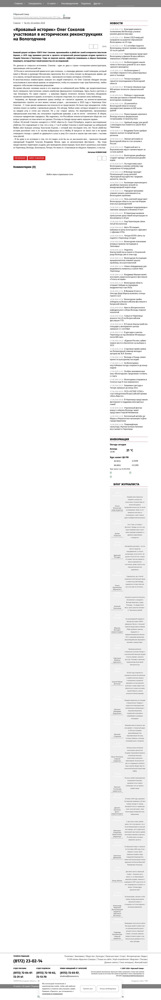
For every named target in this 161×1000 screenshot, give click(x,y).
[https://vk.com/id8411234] (118, 717)
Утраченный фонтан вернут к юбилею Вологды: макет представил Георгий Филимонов (126, 410)
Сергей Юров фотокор (117, 683)
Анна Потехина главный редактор (117, 759)
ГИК (146, 981)
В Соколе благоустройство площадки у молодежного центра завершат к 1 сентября (129, 326)
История (26, 986)
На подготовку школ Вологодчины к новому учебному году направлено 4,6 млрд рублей (126, 166)
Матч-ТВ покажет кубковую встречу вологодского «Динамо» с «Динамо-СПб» (128, 229)
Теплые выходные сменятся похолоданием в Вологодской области (127, 81)
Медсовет (134, 959)
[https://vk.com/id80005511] (118, 942)
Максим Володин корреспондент (117, 630)
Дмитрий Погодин (117, 556)
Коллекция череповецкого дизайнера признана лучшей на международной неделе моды (128, 185)
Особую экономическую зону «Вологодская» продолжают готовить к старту (128, 373)
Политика (68, 956)
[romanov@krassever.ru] (117, 636)
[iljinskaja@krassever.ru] (114, 514)
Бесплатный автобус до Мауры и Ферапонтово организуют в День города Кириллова (128, 418)
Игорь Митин (117, 881)
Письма (143, 959)
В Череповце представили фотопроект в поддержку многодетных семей (129, 402)
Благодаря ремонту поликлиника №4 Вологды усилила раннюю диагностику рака (125, 31)
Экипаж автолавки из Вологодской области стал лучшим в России (126, 141)
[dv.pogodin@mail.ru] (114, 561)
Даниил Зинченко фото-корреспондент (117, 811)
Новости (116, 23)
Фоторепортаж (133, 956)
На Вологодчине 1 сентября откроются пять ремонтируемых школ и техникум (128, 72)
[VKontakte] (59, 178)
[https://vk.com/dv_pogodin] (117, 561)
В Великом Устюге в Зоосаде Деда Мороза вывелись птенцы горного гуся (127, 293)
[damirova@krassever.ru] (117, 861)
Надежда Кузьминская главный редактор (117, 935)
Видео (144, 956)
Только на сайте (104, 959)
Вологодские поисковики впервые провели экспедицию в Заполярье (128, 244)
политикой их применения (52, 994)
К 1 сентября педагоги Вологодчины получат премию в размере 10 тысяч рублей (128, 48)
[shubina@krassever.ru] (117, 666)
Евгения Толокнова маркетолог (117, 789)
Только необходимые (108, 989)
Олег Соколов (36, 158)
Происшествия (111, 956)
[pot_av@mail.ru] (117, 764)
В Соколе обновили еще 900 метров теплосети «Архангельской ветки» (128, 89)
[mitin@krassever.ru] (117, 884)
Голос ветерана (126, 962)
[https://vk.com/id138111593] (117, 514)
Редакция (35, 986)
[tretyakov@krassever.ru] (117, 612)
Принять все (88, 989)
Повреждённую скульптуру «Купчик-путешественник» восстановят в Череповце (126, 426)
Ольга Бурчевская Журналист (117, 587)
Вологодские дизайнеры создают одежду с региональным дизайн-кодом (128, 157)
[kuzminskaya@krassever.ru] (115, 942)
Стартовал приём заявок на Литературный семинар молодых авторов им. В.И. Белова (128, 351)
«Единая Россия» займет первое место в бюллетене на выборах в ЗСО (128, 343)
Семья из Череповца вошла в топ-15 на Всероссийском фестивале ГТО (126, 318)
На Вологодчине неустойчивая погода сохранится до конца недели (128, 365)
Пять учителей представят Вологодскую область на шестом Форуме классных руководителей (128, 201)
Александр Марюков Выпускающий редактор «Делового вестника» (117, 910)
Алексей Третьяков (117, 607)
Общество (90, 956)
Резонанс (20, 158)
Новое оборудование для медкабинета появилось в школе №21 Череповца (128, 268)
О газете (17, 986)
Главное (17, 23)
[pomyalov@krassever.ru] (117, 539)
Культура (100, 956)
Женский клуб (141, 962)
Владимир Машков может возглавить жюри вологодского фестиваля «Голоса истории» (128, 277)
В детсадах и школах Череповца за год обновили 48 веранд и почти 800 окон (127, 334)
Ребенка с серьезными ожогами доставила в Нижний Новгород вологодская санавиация (127, 97)
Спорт (122, 956)
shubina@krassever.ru (69, 976)
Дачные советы (111, 962)
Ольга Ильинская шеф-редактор (117, 508)
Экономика (79, 956)
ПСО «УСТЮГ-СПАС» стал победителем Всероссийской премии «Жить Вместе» (128, 393)
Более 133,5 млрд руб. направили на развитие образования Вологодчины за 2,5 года (127, 39)
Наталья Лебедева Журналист (117, 711)
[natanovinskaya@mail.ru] (115, 717)
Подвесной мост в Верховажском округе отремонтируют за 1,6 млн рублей (127, 149)
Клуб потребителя (121, 959)
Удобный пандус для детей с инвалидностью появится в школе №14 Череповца (129, 124)
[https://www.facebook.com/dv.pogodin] (119, 561)
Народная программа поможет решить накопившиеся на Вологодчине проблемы (126, 193)
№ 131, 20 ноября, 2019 (34, 23)
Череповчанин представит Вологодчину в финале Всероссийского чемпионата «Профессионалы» (128, 56)
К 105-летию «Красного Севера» (81, 959)
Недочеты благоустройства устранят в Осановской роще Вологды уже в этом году (127, 252)
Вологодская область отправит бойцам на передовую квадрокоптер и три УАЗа (126, 285)
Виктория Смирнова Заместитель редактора (117, 833)
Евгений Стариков (117, 735)
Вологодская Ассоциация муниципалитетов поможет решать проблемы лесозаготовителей (128, 260)
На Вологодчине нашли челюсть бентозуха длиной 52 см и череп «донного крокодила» (128, 64)
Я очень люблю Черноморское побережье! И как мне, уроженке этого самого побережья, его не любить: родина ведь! (135, 783)
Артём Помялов (117, 535)
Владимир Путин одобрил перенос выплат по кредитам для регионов (128, 133)
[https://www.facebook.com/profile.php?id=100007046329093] (119, 514)
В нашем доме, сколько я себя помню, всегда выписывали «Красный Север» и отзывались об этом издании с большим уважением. (135, 902)
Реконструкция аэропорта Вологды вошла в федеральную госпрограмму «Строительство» (128, 116)
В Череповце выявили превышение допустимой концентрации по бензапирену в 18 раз (129, 215)
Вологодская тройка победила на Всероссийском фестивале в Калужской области (128, 301)
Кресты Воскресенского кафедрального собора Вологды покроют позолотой (128, 310)
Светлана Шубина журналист (117, 660)
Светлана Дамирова (117, 857)
